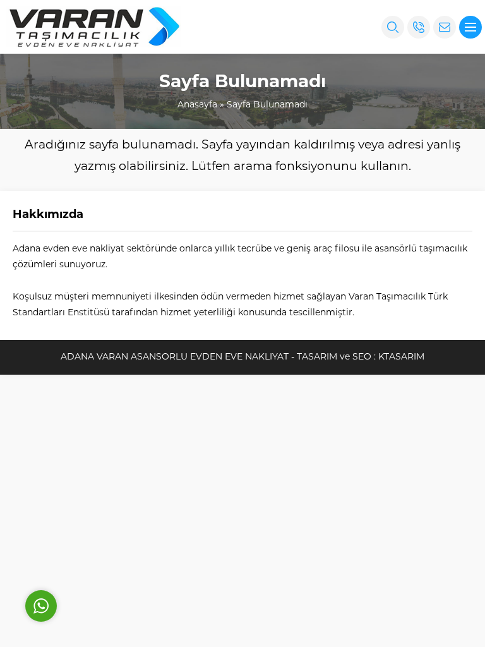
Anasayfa (197, 105)
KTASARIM (401, 357)
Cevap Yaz (120, 549)
